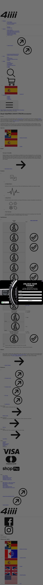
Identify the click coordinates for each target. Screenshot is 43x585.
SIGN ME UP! (30, 300)
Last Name (20, 293)
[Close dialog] (42, 281)
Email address (20, 296)
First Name (20, 290)
